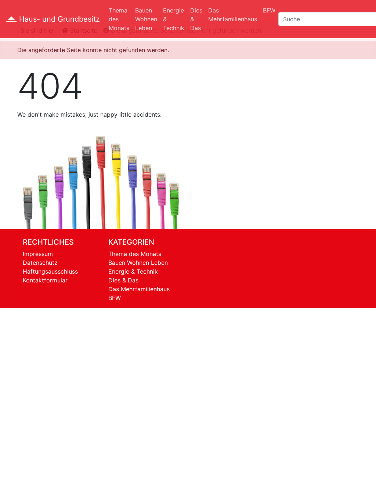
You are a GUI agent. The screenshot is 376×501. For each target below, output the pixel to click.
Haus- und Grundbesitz (58, 19)
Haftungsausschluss (50, 271)
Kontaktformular (45, 280)
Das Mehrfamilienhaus (232, 15)
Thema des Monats (119, 19)
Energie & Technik (173, 19)
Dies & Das (196, 19)
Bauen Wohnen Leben (146, 19)
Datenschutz (40, 262)
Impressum (38, 253)
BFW (269, 10)
